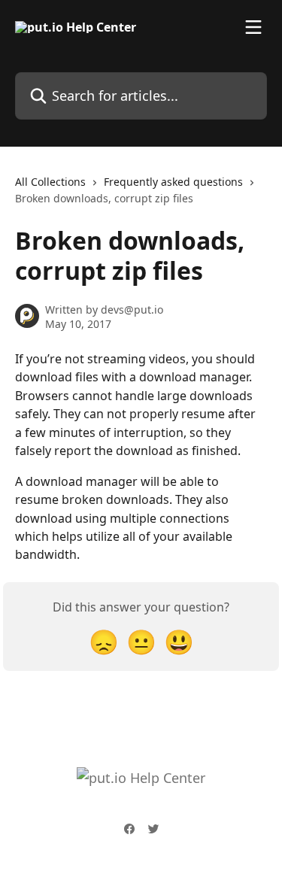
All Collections (50, 181)
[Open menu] (253, 27)
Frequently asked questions (173, 181)
